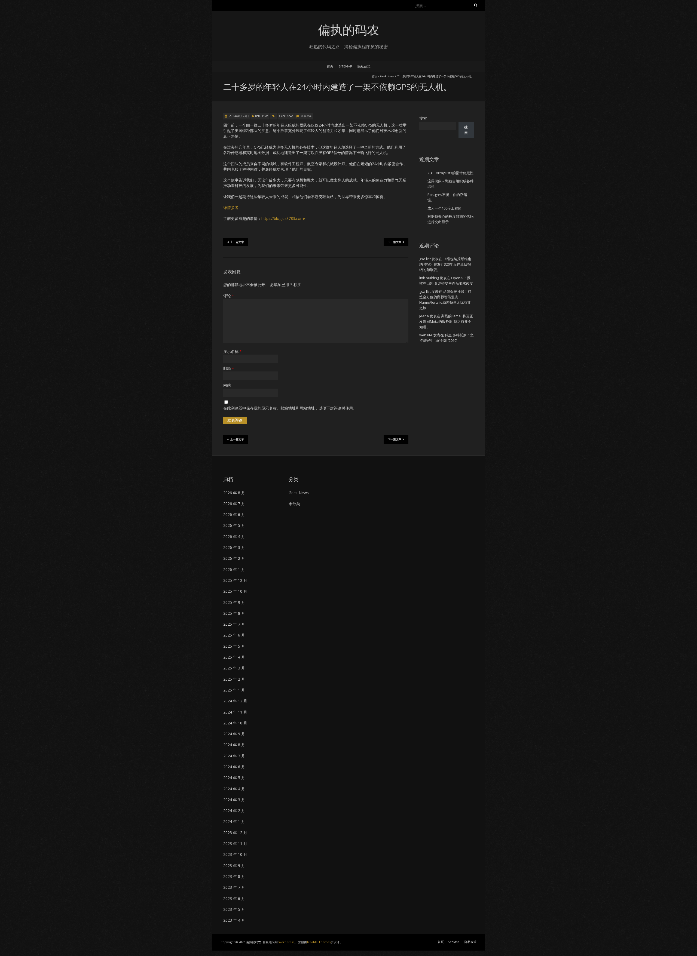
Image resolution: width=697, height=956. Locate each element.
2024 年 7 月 (234, 755)
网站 (227, 385)
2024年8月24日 (238, 116)
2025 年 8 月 (234, 613)
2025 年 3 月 (234, 668)
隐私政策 (364, 66)
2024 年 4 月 (234, 788)
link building (429, 277)
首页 (330, 66)
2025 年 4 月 (234, 657)
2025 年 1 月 (234, 690)
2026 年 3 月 (234, 547)
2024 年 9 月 (234, 733)
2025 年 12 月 (235, 580)
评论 (228, 295)
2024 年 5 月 (234, 777)
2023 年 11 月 (235, 843)
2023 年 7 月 (234, 887)
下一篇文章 (394, 242)
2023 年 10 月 (235, 854)
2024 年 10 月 (235, 723)
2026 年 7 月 (234, 503)
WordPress (286, 942)
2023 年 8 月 (234, 876)
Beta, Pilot (261, 116)
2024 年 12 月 (235, 700)
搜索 (423, 118)
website (425, 335)
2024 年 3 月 (234, 799)
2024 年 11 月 (235, 712)
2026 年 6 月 (234, 514)
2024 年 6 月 (234, 766)
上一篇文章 (237, 242)
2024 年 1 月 (234, 821)
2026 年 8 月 (234, 492)
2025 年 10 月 (235, 591)
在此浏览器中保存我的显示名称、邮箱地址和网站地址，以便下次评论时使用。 (290, 408)
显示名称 (232, 351)
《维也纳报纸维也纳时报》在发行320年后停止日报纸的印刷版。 (445, 264)
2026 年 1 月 (234, 569)
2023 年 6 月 (234, 898)
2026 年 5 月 (234, 525)
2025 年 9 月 (234, 602)
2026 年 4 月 (234, 536)
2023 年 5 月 (234, 909)
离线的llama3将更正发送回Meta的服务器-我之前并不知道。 (446, 321)
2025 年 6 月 (234, 635)
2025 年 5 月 (234, 646)
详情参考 (231, 207)
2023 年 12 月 (235, 832)
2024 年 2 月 (234, 810)
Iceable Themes (319, 942)
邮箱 (228, 368)
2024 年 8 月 (234, 744)
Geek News (387, 76)
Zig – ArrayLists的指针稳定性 (450, 172)
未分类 (294, 503)
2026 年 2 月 (234, 558)
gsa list (425, 258)
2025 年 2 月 (234, 679)
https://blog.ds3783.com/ (283, 218)
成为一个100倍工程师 (444, 208)
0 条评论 (306, 116)
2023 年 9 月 (234, 865)
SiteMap (345, 66)
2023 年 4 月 (234, 920)
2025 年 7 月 (234, 624)
